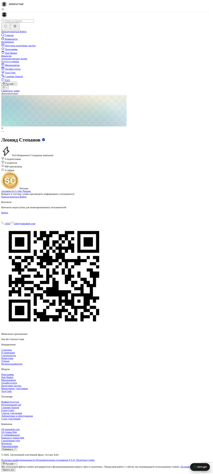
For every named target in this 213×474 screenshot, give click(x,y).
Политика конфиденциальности (18, 460)
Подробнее (186, 466)
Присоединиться (10, 31)
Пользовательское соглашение (52, 460)
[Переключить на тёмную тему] (5, 87)
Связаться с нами (10, 90)
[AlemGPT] (200, 467)
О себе (18, 191)
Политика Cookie (85, 460)
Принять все (8, 470)
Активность (8, 191)
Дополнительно (9, 93)
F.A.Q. (72, 460)
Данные (26, 191)
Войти (23, 31)
